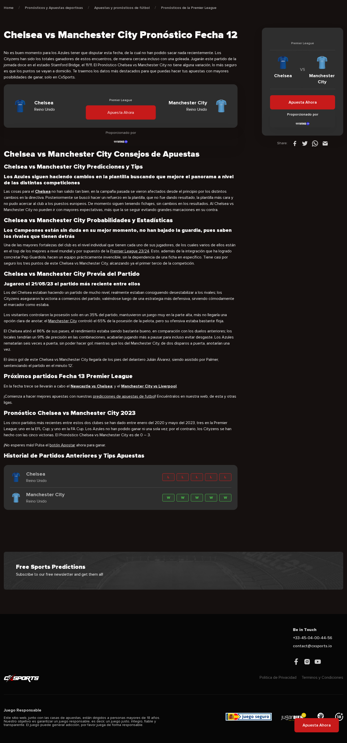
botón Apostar (62, 445)
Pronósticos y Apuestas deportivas (54, 8)
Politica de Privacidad (278, 677)
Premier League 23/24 (129, 251)
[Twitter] (305, 143)
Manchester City (62, 321)
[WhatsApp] (315, 143)
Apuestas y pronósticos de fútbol (122, 8)
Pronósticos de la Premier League (188, 8)
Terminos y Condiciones (322, 677)
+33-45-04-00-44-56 (312, 637)
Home (8, 8)
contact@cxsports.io (312, 646)
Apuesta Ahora (120, 112)
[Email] (325, 143)
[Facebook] (295, 143)
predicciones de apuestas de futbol (124, 396)
